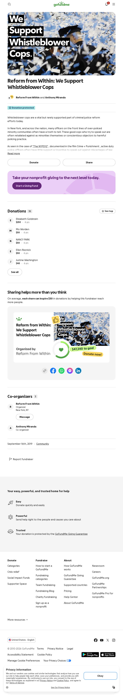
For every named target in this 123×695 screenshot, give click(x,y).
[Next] (109, 69)
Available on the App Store (108, 654)
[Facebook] (53, 370)
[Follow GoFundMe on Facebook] (96, 640)
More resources (16, 619)
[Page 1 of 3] (13, 70)
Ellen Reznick (23, 250)
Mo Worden (22, 229)
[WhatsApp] (61, 370)
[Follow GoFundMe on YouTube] (102, 640)
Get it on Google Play (90, 654)
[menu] (114, 4)
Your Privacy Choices (55, 660)
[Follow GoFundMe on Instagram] (114, 640)
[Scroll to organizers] (12, 97)
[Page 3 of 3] (17, 70)
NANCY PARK (23, 239)
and (41, 97)
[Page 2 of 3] (15, 70)
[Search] (9, 4)
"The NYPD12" (40, 146)
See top (109, 211)
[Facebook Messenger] (70, 370)
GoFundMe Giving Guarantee (71, 534)
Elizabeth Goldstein (27, 219)
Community (42, 443)
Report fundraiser (23, 459)
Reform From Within (28, 403)
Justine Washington (27, 260)
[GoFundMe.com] (61, 4)
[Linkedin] (78, 370)
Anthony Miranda (26, 426)
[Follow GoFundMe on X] (108, 640)
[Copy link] (45, 370)
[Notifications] (107, 4)
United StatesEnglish (23, 640)
